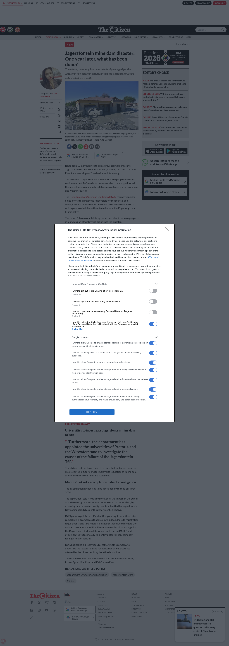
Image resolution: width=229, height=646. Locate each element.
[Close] (168, 230)
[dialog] (114, 323)
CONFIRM (92, 412)
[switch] (153, 291)
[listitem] (114, 283)
